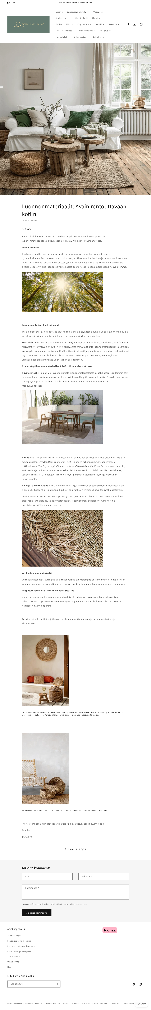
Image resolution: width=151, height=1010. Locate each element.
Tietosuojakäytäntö (71, 1003)
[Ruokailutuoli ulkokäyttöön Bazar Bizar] (62, 444)
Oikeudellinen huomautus (133, 1003)
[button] (128, 24)
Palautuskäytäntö (53, 1003)
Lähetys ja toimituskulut (19, 940)
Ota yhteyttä (13, 961)
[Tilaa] (57, 984)
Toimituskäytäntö (101, 1003)
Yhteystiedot (116, 1003)
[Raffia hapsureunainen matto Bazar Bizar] (62, 566)
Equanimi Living (19, 1003)
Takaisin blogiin (77, 849)
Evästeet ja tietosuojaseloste (21, 946)
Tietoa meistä (13, 956)
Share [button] (28, 229)
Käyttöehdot (86, 1003)
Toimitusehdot (14, 935)
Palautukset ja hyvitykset (19, 951)
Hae (9, 967)
